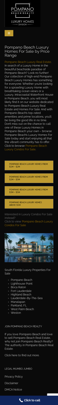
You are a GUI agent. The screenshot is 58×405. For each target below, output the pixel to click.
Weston (16, 312)
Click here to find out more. (22, 355)
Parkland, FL (19, 305)
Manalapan (18, 301)
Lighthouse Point (21, 283)
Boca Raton (18, 287)
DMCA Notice (13, 389)
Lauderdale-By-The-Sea (27, 298)
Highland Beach (21, 294)
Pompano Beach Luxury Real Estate (28, 62)
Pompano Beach (21, 279)
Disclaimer (12, 383)
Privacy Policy (14, 376)
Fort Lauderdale (21, 291)
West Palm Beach (22, 309)
